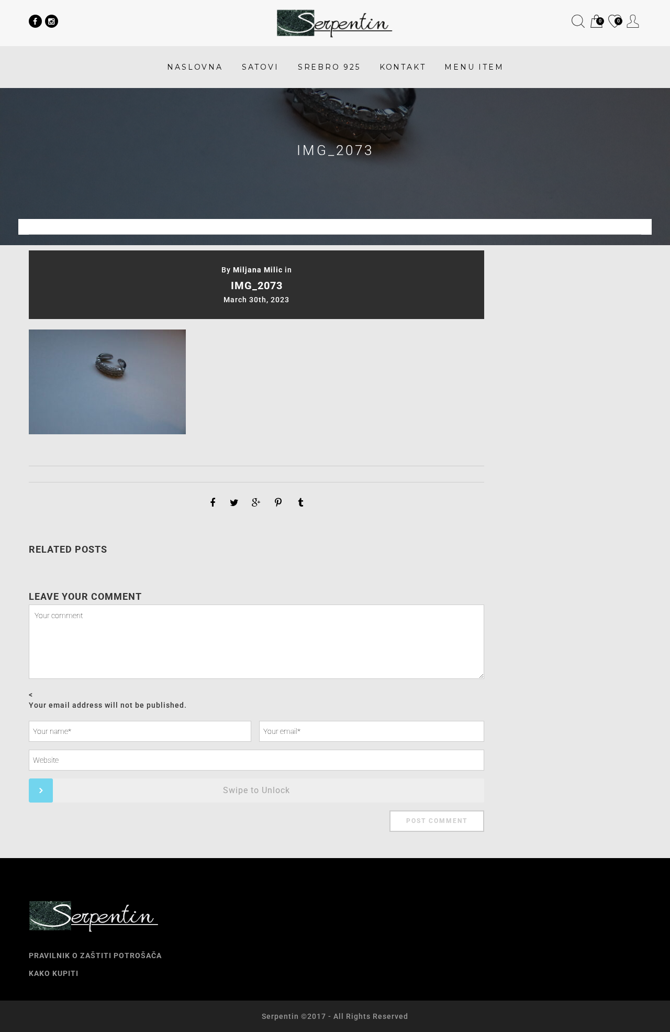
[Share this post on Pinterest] (278, 503)
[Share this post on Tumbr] (300, 503)
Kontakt (402, 67)
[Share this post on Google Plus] (256, 503)
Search (578, 21)
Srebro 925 (329, 67)
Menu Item (474, 67)
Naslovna (194, 67)
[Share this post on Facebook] (212, 503)
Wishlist (614, 22)
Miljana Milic (258, 270)
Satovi (260, 67)
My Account (633, 21)
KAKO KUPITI (54, 973)
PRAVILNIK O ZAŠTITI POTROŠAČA (95, 955)
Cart (595, 22)
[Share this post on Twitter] (234, 503)
